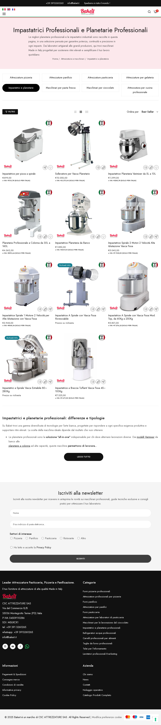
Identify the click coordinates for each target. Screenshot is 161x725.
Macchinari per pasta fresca (60, 88)
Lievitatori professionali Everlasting (100, 654)
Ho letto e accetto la (32, 547)
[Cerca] (149, 11)
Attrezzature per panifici (95, 607)
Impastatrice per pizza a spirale (19, 174)
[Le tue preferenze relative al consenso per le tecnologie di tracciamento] (155, 719)
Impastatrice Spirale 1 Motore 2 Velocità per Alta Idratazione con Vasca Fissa (25, 317)
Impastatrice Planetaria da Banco (72, 243)
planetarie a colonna (19, 446)
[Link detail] (5, 646)
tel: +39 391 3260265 (14, 627)
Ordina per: (133, 112)
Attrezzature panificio (60, 77)
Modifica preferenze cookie (107, 717)
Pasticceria (50, 538)
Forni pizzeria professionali (96, 591)
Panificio (33, 538)
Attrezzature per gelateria (140, 77)
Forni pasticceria (91, 612)
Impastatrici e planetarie (98, 58)
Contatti (86, 685)
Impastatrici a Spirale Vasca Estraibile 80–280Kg (24, 389)
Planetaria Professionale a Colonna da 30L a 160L (26, 244)
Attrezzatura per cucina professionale (140, 90)
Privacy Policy (43, 547)
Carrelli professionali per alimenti (99, 638)
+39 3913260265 (23, 632)
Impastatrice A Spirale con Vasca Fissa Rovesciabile (75, 317)
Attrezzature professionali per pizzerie (102, 596)
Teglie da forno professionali (97, 643)
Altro (83, 538)
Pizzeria (17, 538)
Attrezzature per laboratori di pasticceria (103, 617)
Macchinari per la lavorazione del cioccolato (105, 622)
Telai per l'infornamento (94, 648)
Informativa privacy (11, 690)
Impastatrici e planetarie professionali (101, 628)
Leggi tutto (83, 456)
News (86, 679)
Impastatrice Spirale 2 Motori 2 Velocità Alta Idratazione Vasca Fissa (131, 244)
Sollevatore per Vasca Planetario (72, 174)
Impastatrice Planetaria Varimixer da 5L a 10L (132, 174)
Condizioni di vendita (12, 685)
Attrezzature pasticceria (100, 77)
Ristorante (68, 538)
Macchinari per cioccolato (100, 88)
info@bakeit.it (9, 637)
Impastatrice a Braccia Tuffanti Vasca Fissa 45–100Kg (80, 389)
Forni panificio (90, 602)
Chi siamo (88, 674)
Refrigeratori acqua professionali (99, 633)
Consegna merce (11, 679)
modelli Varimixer (145, 437)
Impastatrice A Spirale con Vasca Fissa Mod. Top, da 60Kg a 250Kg (131, 317)
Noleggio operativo (93, 690)
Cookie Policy (9, 695)
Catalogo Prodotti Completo (97, 695)
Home (55, 58)
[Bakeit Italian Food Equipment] (87, 12)
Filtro (11, 111)
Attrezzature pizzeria (21, 77)
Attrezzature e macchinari (72, 58)
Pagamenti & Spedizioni (14, 674)
